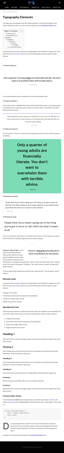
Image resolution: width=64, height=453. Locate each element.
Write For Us (46, 7)
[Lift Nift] (32, 2)
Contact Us (35, 7)
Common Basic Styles (15, 47)
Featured (14, 7)
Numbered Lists (13, 35)
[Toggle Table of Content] (20, 31)
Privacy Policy (58, 7)
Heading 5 (16, 44)
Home (7, 7)
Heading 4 (14, 43)
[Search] (59, 3)
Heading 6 (17, 45)
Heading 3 (12, 41)
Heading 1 (8, 37)
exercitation (16, 54)
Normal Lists (12, 33)
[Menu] (5, 3)
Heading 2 (10, 39)
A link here (52, 400)
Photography (24, 7)
